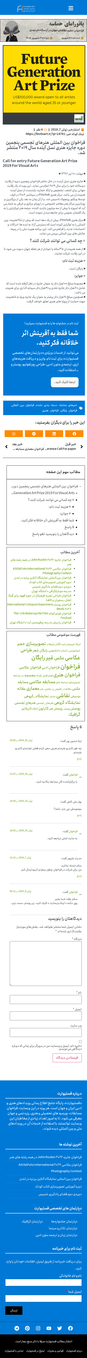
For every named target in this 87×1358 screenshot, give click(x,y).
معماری (32, 688)
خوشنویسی (74, 651)
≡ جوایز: (65, 513)
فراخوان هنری (50, 410)
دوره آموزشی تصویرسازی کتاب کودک (50, 582)
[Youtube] (49, 1328)
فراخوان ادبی (51, 667)
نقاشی (63, 696)
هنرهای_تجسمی (45, 703)
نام (79, 992)
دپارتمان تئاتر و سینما (63, 1228)
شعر (36, 650)
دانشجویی (54, 650)
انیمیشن (70, 644)
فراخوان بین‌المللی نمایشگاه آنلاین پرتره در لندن (42, 577)
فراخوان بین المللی (23, 405)
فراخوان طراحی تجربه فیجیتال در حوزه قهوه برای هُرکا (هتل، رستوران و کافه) (39, 597)
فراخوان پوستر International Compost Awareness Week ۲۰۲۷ (39, 606)
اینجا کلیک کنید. (64, 382)
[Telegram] (17, 1328)
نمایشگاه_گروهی (36, 696)
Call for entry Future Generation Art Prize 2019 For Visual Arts (43, 493)
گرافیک (74, 714)
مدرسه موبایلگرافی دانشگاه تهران (51, 591)
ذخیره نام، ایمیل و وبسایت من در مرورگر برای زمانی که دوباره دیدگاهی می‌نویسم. (47, 1047)
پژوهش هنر (56, 708)
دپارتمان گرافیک (32, 1221)
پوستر (75, 708)
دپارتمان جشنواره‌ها (64, 1221)
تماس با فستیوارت (14, 1351)
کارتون (43, 708)
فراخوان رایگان (69, 410)
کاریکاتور (26, 708)
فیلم (50, 676)
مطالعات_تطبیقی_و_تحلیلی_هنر (56, 689)
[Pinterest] (27, 1328)
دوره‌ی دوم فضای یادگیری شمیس (51, 586)
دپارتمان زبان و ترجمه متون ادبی (56, 1235)
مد (22, 675)
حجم (21, 644)
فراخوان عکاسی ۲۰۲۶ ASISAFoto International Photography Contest (42, 571)
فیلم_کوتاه (42, 676)
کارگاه (35, 709)
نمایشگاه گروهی (67, 703)
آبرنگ (77, 644)
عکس (59, 658)
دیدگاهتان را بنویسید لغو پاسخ (53, 534)
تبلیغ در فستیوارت (35, 1351)
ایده (63, 644)
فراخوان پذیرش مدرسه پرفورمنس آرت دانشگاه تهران (40, 622)
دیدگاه (77, 939)
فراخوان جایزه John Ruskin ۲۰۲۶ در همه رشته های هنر (41, 562)
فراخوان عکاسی (30, 667)
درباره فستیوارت (74, 1351)
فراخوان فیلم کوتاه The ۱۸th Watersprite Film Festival (42, 615)
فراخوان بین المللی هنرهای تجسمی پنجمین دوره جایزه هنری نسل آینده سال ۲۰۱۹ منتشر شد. (44, 486)
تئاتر (58, 644)
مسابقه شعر (62, 682)
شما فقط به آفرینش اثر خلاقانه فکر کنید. (47, 520)
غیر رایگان (42, 657)
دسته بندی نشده (46, 405)
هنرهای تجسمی (25, 703)
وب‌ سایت (76, 1025)
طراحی (26, 650)
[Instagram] (38, 1328)
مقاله (21, 688)
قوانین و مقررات (55, 1351)
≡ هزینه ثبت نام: (60, 506)
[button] (74, 433)
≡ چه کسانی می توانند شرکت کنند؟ (51, 500)
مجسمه (30, 675)
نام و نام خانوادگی (70, 1276)
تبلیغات (50, 644)
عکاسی (72, 658)
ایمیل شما (75, 1292)
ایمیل (77, 1009)
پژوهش (67, 709)
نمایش (52, 696)
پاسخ (79, 759)
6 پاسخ (69, 527)
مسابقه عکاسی (42, 681)
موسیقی (75, 696)
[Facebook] (70, 1328)
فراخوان (70, 667)
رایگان (43, 650)
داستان (64, 651)
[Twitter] (60, 1328)
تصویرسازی (36, 643)
